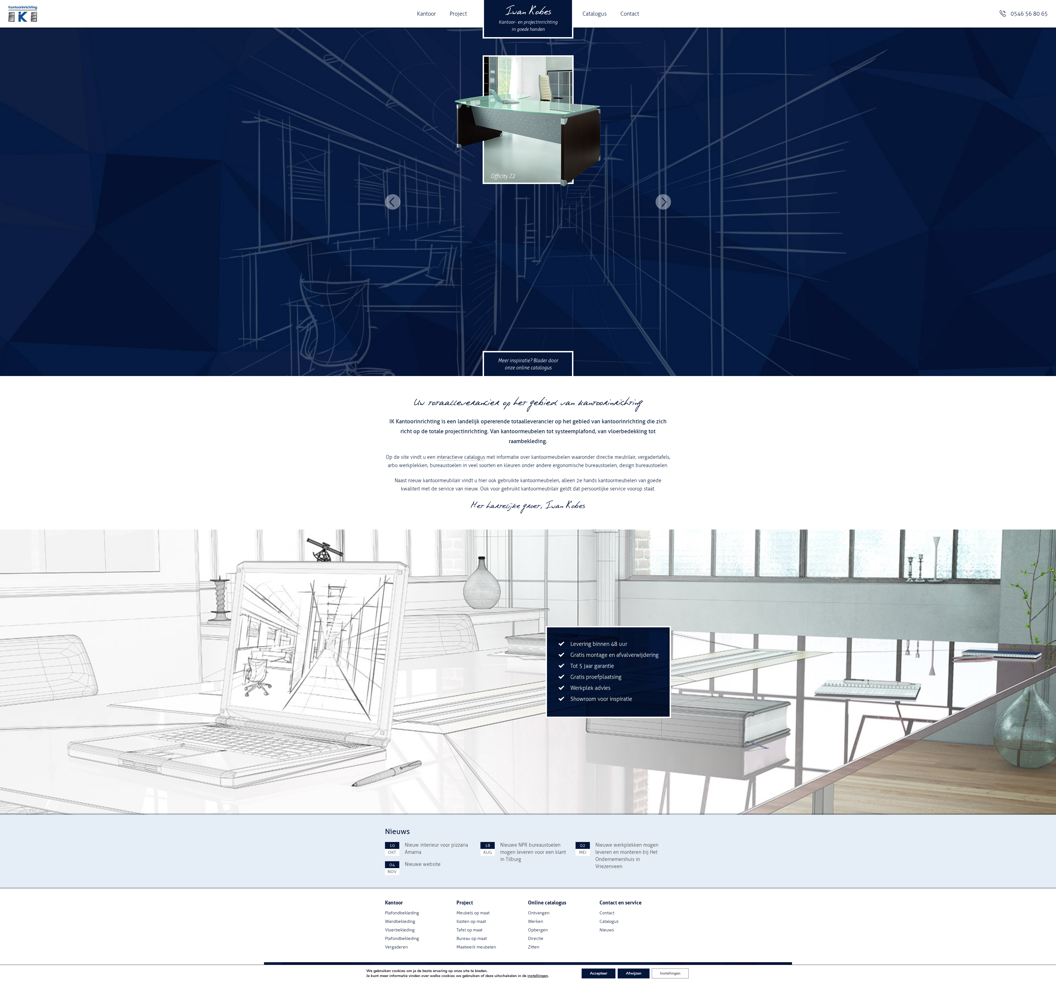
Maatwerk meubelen (476, 947)
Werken (535, 921)
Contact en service (621, 903)
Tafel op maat (469, 929)
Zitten (533, 947)
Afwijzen (633, 973)
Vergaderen (396, 947)
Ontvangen (538, 912)
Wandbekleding (400, 921)
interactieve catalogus (461, 457)
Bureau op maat (472, 938)
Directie (535, 938)
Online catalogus (547, 903)
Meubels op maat (473, 912)
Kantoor (426, 13)
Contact (629, 13)
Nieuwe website (423, 864)
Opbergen (538, 929)
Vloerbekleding (400, 929)
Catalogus (594, 13)
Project (458, 13)
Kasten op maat (471, 921)
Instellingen (670, 973)
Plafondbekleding (402, 912)
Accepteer (598, 973)
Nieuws (607, 929)
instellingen (537, 975)
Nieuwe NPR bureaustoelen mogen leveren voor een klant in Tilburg (533, 852)
